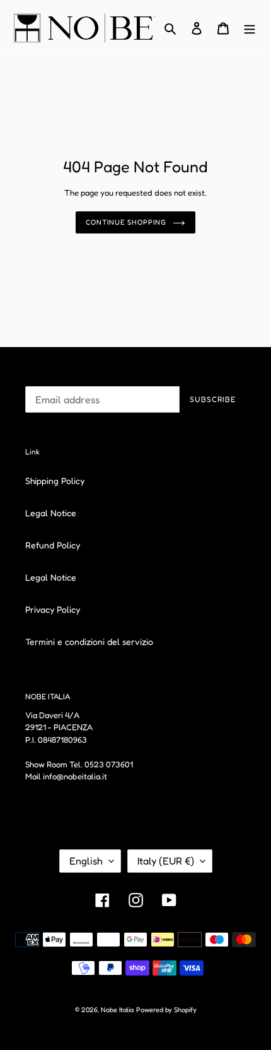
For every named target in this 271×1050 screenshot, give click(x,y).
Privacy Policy (52, 609)
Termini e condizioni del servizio (89, 641)
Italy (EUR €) (165, 860)
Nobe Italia (117, 1009)
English (86, 860)
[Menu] (249, 28)
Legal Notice (50, 512)
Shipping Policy (54, 480)
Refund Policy (52, 545)
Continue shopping (126, 222)
